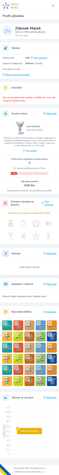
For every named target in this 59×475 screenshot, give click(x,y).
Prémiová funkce (29, 431)
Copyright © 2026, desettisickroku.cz (29, 468)
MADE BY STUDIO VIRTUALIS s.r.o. (29, 472)
